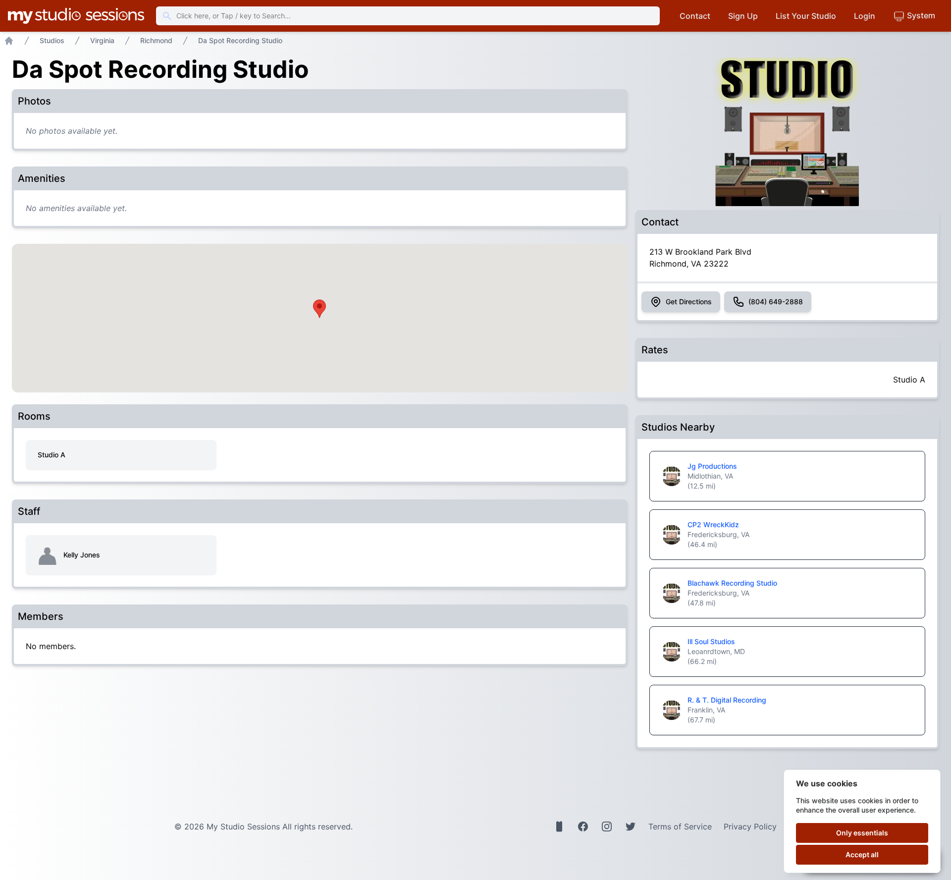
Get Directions (689, 301)
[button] (319, 308)
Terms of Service (680, 826)
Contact (695, 16)
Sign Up (743, 16)
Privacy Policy (750, 826)
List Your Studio (806, 16)
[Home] (9, 41)
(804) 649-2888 (775, 301)
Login (864, 16)
